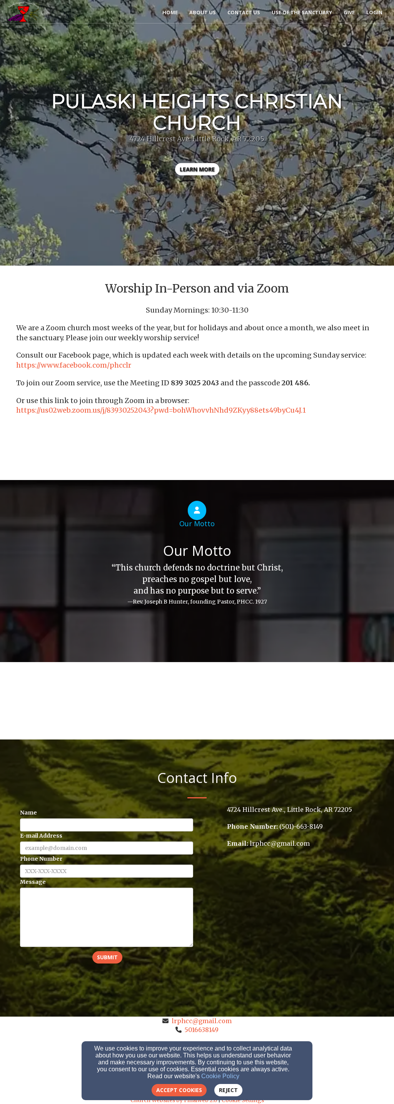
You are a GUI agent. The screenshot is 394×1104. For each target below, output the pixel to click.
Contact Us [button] (243, 12)
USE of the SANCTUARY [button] (302, 12)
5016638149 (202, 1030)
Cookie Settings (243, 1100)
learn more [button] (197, 169)
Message (33, 881)
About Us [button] (202, 12)
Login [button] (374, 12)
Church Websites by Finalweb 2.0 (173, 1100)
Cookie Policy (220, 1076)
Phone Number (41, 858)
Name (28, 812)
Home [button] (170, 12)
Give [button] (349, 12)
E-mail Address (41, 835)
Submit (107, 957)
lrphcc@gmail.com (202, 1021)
